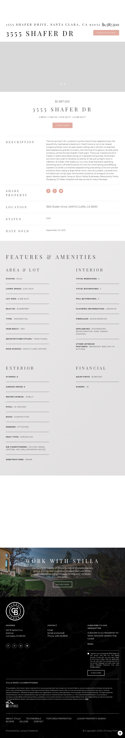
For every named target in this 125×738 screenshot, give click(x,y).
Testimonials (33, 718)
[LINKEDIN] (21, 646)
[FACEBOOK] (8, 646)
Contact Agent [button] (62, 125)
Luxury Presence (29, 730)
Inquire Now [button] (62, 584)
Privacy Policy (95, 667)
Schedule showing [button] (106, 33)
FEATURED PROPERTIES (59, 718)
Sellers (24, 721)
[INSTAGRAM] (14, 646)
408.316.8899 (61, 636)
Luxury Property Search (91, 718)
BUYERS (10, 721)
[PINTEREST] (27, 646)
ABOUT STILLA (13, 718)
